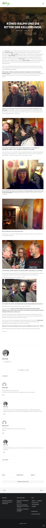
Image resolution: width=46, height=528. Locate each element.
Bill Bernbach (39, 500)
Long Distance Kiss (35, 504)
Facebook (33, 514)
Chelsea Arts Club (35, 502)
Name (3, 475)
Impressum (21, 523)
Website (32, 475)
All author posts (7, 361)
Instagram (38, 514)
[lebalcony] (6, 4)
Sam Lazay (28, 30)
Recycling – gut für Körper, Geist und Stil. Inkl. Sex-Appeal (23, 505)
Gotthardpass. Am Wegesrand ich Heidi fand (23, 509)
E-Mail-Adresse (20, 475)
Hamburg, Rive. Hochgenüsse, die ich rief (22, 501)
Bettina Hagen (5, 387)
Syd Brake (33, 506)
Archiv (25, 523)
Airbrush (33, 500)
